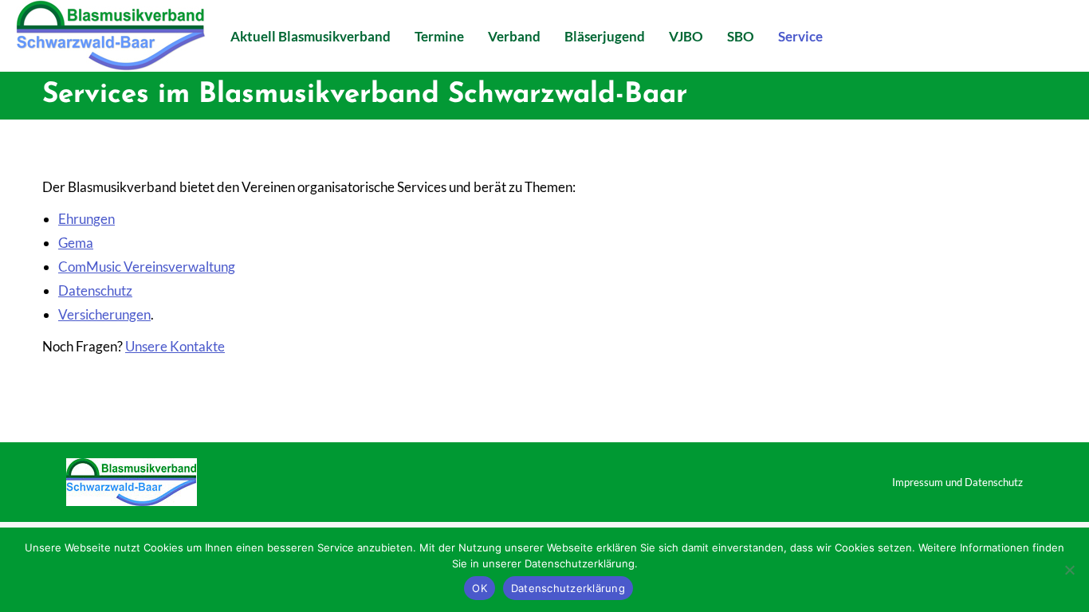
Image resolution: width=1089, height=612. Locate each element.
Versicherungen (104, 314)
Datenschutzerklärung (568, 588)
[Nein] (1069, 570)
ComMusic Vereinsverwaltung (146, 266)
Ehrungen (86, 218)
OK (479, 588)
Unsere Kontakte (175, 346)
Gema (75, 242)
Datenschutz (95, 290)
